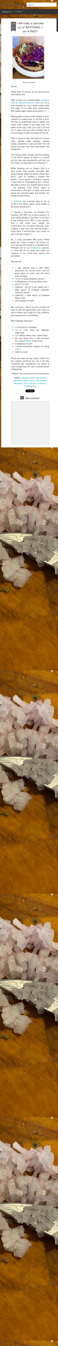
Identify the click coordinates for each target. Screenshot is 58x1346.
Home (19, 11)
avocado (25, 377)
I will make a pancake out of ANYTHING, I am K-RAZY (30, 27)
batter (32, 377)
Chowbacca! (35, 247)
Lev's (17, 349)
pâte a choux (29, 380)
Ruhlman (18, 201)
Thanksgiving (30, 386)
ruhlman (32, 383)
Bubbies (27, 340)
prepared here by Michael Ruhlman (30, 101)
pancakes (17, 380)
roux (26, 383)
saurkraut (41, 383)
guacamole (41, 377)
